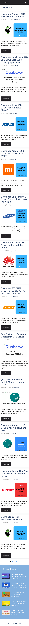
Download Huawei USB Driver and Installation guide (13, 245)
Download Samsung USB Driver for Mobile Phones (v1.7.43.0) (14, 199)
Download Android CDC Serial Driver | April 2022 (13, 15)
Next (16, 562)
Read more (6, 50)
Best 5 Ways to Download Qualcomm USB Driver (14, 335)
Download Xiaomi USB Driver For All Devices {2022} (12, 153)
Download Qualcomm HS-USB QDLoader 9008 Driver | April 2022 (14, 60)
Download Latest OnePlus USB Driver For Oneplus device (14, 474)
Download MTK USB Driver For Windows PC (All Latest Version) (13, 291)
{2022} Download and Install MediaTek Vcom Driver (13, 382)
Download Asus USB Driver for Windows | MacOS (12, 108)
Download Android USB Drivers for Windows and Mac (13, 428)
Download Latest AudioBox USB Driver (12, 518)
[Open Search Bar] (25, 2)
